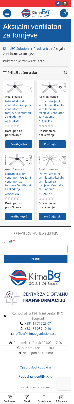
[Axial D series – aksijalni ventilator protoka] (52, 160)
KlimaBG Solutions (16, 48)
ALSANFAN (12, 121)
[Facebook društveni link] (58, 4)
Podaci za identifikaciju (35, 376)
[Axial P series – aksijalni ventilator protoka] (18, 160)
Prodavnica (42, 48)
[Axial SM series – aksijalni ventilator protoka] (52, 87)
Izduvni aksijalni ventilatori (15, 103)
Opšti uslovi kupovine (36, 367)
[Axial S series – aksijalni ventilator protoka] (18, 87)
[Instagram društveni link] (65, 4)
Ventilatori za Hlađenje (18, 114)
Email (8, 241)
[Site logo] (35, 13)
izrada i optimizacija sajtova (36, 387)
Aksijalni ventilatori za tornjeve (18, 108)
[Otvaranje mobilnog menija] (7, 13)
